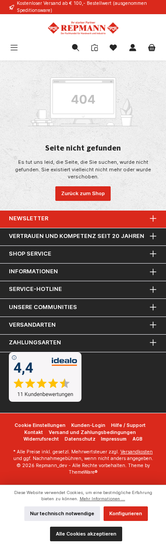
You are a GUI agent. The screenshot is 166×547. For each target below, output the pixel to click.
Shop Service (30, 253)
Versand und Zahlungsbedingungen (92, 432)
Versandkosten (136, 452)
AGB (137, 439)
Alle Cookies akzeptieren (86, 534)
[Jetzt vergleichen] (94, 48)
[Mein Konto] (133, 48)
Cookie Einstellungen (40, 425)
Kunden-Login (88, 425)
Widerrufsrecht (41, 439)
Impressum (114, 439)
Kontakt (33, 432)
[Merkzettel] (113, 48)
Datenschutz (80, 439)
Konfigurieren (125, 513)
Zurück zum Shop (83, 193)
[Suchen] (75, 48)
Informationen (33, 271)
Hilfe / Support (128, 425)
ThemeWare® (83, 472)
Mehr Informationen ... (102, 498)
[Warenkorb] (152, 48)
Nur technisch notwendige (62, 513)
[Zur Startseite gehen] (83, 28)
